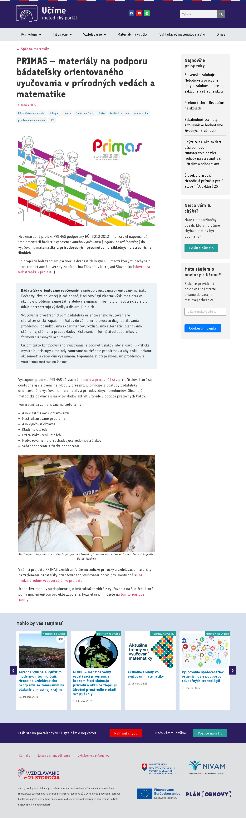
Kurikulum (29, 34)
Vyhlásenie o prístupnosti (94, 755)
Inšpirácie (60, 34)
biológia (53, 113)
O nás (220, 34)
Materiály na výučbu (132, 34)
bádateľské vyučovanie (31, 113)
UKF (52, 120)
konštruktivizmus (120, 113)
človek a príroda (85, 113)
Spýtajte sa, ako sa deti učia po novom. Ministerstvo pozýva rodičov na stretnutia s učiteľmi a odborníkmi (202, 153)
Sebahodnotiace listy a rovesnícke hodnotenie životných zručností (203, 125)
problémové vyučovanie (31, 120)
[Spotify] (147, 13)
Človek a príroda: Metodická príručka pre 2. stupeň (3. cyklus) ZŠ (204, 181)
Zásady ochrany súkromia (53, 755)
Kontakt (24, 755)
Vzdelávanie (92, 34)
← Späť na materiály (32, 49)
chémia (67, 113)
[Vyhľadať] (221, 14)
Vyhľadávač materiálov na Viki (182, 34)
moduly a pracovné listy (98, 379)
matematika (141, 113)
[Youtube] (139, 13)
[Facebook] (131, 13)
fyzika (101, 113)
